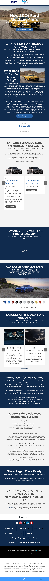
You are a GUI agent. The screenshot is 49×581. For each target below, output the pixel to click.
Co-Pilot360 (33, 425)
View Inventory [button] (10, 190)
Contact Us (9, 550)
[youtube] (31, 522)
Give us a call (10, 507)
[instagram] (20, 522)
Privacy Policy (28, 550)
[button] (3, 183)
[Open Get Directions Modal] (40, 2)
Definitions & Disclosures (20, 550)
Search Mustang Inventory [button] (24, 29)
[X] (24, 522)
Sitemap (13, 550)
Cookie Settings (29, 553)
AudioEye (39, 550)
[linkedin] (27, 522)
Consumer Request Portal (21, 553)
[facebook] (17, 522)
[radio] (5, 302)
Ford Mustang (22, 63)
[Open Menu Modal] (3, 2)
